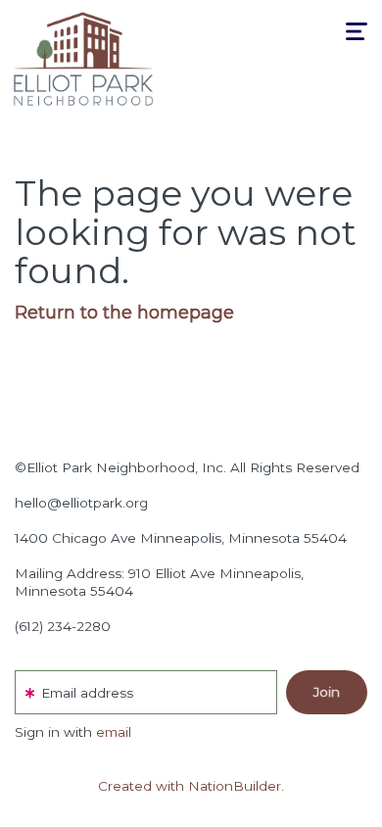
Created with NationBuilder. (191, 786)
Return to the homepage (124, 312)
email (113, 732)
